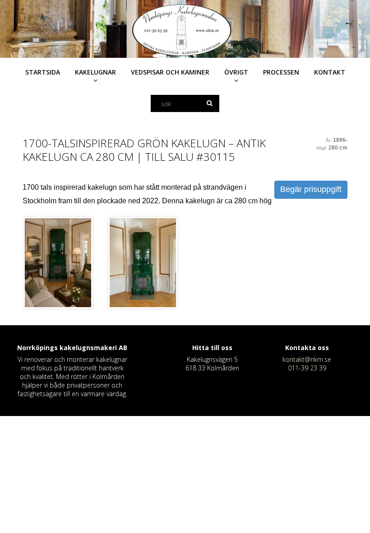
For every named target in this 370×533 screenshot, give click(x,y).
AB (123, 347)
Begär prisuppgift (311, 189)
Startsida (42, 72)
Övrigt (236, 72)
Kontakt (329, 72)
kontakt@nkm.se (306, 359)
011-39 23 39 (307, 368)
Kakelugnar (95, 72)
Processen (281, 72)
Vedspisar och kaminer (170, 72)
